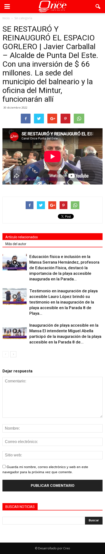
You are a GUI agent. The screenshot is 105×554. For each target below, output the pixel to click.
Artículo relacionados (21, 237)
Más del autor (15, 244)
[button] (98, 6)
